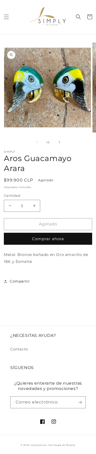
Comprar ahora (48, 238)
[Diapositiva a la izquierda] (36, 142)
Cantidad (12, 195)
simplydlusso (39, 445)
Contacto (19, 349)
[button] (6, 16)
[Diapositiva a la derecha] (59, 142)
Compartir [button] (20, 281)
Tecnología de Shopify (62, 445)
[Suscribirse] (80, 402)
